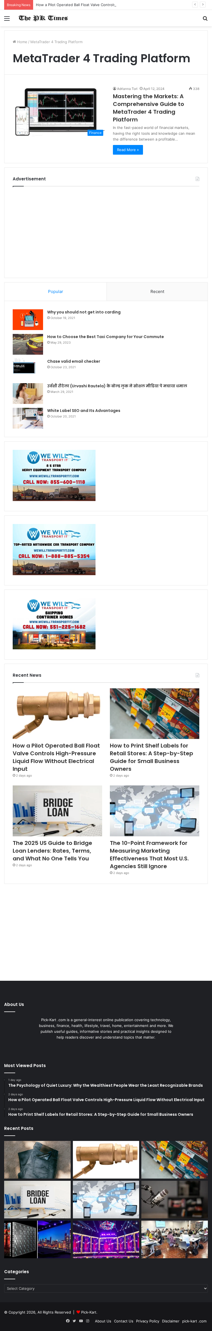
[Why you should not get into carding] (28, 319)
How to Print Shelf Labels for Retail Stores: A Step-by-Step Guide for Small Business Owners (151, 757)
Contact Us (123, 1321)
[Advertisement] (106, 230)
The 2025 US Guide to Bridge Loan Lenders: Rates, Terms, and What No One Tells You (52, 850)
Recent (157, 291)
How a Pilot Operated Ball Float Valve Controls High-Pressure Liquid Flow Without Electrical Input (119, 4)
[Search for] (205, 20)
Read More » (128, 149)
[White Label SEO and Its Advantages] (28, 418)
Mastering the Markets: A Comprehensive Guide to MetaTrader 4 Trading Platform (148, 107)
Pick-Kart (88, 1312)
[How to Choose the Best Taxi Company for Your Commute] (28, 344)
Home (21, 42)
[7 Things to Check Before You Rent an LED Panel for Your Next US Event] (106, 1239)
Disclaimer (170, 1321)
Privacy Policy (147, 1321)
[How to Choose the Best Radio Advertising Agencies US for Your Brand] (174, 1199)
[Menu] (7, 20)
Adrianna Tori (127, 89)
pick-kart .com (194, 1321)
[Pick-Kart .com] (43, 18)
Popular (55, 291)
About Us (103, 1321)
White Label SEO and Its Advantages (83, 410)
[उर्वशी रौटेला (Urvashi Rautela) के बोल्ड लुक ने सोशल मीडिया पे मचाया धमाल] (28, 393)
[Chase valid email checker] (28, 369)
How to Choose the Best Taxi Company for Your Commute (105, 336)
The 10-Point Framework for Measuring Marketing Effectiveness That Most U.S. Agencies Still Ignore (149, 854)
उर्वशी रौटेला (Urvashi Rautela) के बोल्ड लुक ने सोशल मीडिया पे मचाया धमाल (117, 386)
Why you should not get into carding (84, 312)
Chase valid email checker (73, 361)
